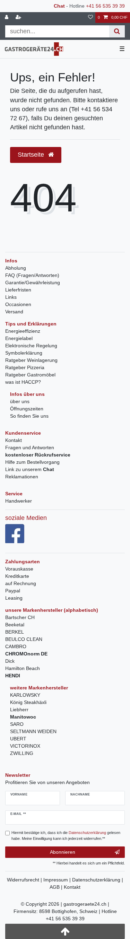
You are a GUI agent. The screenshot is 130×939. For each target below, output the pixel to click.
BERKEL (14, 632)
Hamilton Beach (22, 668)
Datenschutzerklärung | (97, 880)
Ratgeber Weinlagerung (31, 360)
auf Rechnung (20, 583)
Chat (59, 6)
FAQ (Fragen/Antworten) (32, 275)
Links (11, 297)
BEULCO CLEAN (23, 639)
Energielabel (19, 338)
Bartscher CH (20, 617)
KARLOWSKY (25, 695)
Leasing (14, 598)
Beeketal (14, 624)
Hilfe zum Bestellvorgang (32, 462)
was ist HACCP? (23, 382)
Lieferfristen (18, 290)
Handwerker (18, 501)
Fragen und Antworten (29, 447)
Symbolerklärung (23, 353)
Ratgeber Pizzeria (24, 367)
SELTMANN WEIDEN (33, 731)
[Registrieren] (19, 17)
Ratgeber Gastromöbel (30, 374)
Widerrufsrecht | (25, 880)
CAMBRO (15, 646)
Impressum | (57, 880)
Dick (10, 661)
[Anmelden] (7, 17)
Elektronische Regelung (31, 345)
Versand (14, 311)
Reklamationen (21, 476)
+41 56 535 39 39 (105, 6)
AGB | (57, 887)
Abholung (15, 268)
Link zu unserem (29, 469)
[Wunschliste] (90, 17)
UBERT (18, 738)
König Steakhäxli (28, 702)
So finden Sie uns (29, 416)
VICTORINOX (25, 746)
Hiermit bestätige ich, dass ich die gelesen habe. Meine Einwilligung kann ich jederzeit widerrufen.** (65, 836)
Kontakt (13, 440)
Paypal (12, 590)
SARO (17, 724)
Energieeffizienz (22, 331)
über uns (19, 401)
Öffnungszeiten (26, 408)
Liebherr (19, 709)
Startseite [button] (32, 154)
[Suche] (117, 31)
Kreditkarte (17, 576)
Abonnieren (62, 852)
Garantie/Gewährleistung (32, 282)
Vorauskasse (19, 569)
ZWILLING (21, 753)
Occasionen (18, 304)
